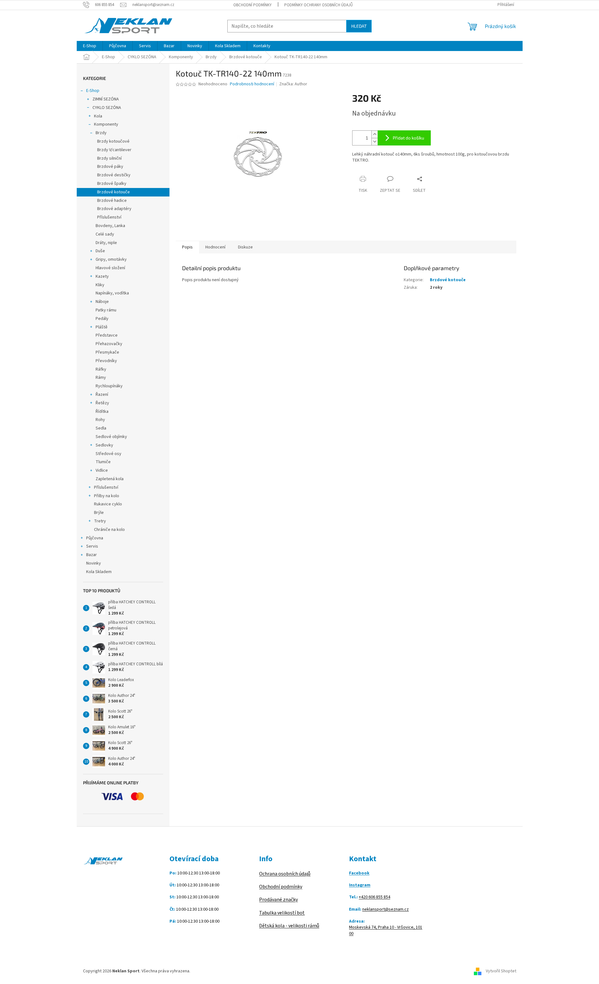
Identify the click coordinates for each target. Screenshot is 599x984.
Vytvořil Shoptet (501, 971)
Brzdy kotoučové (113, 141)
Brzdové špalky (111, 183)
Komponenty (106, 124)
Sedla (101, 428)
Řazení (102, 394)
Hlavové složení (110, 268)
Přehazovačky (109, 344)
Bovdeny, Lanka (110, 226)
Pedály (102, 319)
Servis (92, 546)
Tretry (100, 521)
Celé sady (105, 234)
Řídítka (102, 411)
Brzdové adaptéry (114, 209)
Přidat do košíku (408, 137)
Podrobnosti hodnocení (252, 84)
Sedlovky (104, 445)
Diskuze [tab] (245, 247)
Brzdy (101, 133)
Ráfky (101, 369)
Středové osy (108, 454)
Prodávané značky (278, 899)
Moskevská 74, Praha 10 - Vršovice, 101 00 (385, 930)
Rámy (101, 377)
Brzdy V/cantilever (114, 150)
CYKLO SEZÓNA (106, 108)
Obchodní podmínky (252, 5)
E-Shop (92, 91)
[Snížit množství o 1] (374, 141)
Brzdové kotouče (113, 192)
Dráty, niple (106, 243)
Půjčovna (94, 538)
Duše (100, 251)
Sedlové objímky (111, 437)
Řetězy (102, 403)
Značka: (293, 84)
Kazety (102, 276)
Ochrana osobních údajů (284, 873)
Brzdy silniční (109, 158)
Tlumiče (103, 462)
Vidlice (102, 470)
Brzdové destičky (113, 175)
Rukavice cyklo (108, 504)
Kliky (100, 285)
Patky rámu (106, 310)
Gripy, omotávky (111, 259)
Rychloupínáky (109, 386)
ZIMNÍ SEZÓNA (105, 99)
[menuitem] (90, 46)
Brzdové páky (110, 166)
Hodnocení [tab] (215, 247)
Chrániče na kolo (109, 529)
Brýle (99, 512)
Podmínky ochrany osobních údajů (318, 5)
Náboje (102, 302)
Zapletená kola (110, 479)
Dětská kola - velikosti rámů (289, 925)
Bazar (91, 555)
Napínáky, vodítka (112, 293)
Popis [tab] (187, 247)
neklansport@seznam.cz (385, 910)
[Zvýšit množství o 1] (374, 134)
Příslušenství (109, 217)
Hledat (359, 26)
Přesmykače (107, 352)
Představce (107, 335)
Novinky (93, 563)
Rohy (100, 420)
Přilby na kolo (106, 496)
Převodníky (106, 361)
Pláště (102, 327)
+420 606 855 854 (374, 897)
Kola (98, 116)
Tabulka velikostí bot (282, 912)
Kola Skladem (99, 572)
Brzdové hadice (112, 200)
